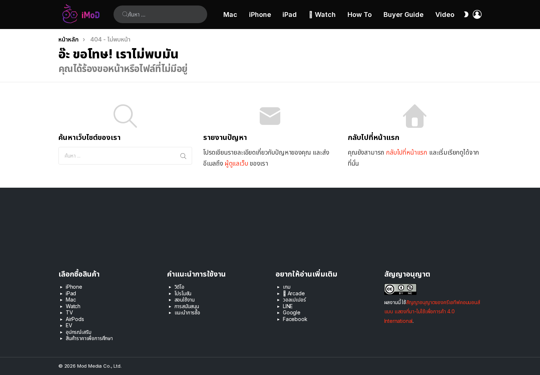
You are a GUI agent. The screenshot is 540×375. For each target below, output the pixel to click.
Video (444, 14)
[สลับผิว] (466, 14)
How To (360, 14)
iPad (289, 14)
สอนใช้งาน (184, 299)
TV (69, 312)
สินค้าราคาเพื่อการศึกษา (89, 338)
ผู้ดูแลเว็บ (236, 163)
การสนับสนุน (186, 306)
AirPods (75, 319)
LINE (288, 306)
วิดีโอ (179, 287)
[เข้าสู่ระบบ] (477, 14)
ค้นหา (125, 14)
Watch (73, 306)
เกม (287, 287)
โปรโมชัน (183, 293)
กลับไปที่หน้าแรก (406, 152)
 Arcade (294, 293)
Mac (230, 14)
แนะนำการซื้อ (187, 312)
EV (69, 325)
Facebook (295, 319)
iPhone (260, 14)
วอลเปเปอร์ (294, 299)
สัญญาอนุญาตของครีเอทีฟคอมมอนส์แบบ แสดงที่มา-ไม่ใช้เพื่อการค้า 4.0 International (432, 311)
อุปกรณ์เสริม (78, 332)
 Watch (322, 14)
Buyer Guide (404, 14)
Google (291, 312)
